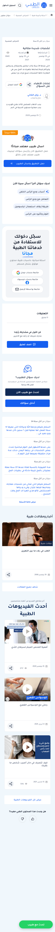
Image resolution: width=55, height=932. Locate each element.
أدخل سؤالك (27, 403)
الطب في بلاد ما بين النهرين (35, 550)
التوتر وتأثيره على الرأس (36, 213)
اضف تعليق (25, 344)
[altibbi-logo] (36, 5)
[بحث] (20, 5)
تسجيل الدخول (9, 5)
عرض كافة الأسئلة (27, 501)
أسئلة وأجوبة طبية (39, 15)
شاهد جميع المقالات (27, 586)
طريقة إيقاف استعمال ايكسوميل (31, 206)
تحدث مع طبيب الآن (27, 392)
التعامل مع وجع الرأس (37, 199)
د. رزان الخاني (34, 95)
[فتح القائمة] (50, 5)
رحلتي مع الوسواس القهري (34, 705)
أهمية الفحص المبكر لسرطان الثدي (29, 647)
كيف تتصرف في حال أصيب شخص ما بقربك (28, 764)
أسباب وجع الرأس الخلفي (32, 191)
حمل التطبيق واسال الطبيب (30, 163)
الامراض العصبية (22, 15)
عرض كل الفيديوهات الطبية (27, 799)
